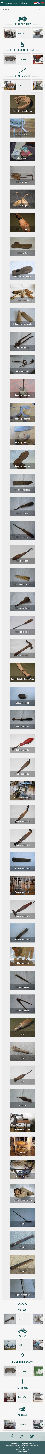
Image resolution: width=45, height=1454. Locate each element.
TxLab (25, 1451)
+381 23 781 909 (22, 1447)
